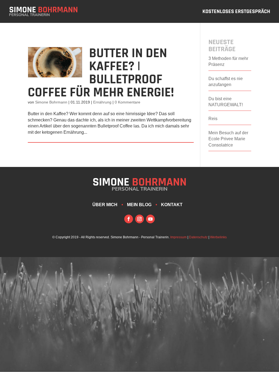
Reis (212, 118)
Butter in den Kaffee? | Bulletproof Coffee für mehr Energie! (101, 73)
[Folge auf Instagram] (139, 219)
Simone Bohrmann (51, 102)
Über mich (104, 204)
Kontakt (172, 204)
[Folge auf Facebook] (128, 219)
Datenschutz (198, 237)
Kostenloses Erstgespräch (236, 12)
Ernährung (102, 102)
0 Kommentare (127, 102)
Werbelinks (218, 237)
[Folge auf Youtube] (150, 219)
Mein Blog (139, 204)
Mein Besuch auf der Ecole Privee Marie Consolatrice (228, 138)
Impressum (178, 237)
